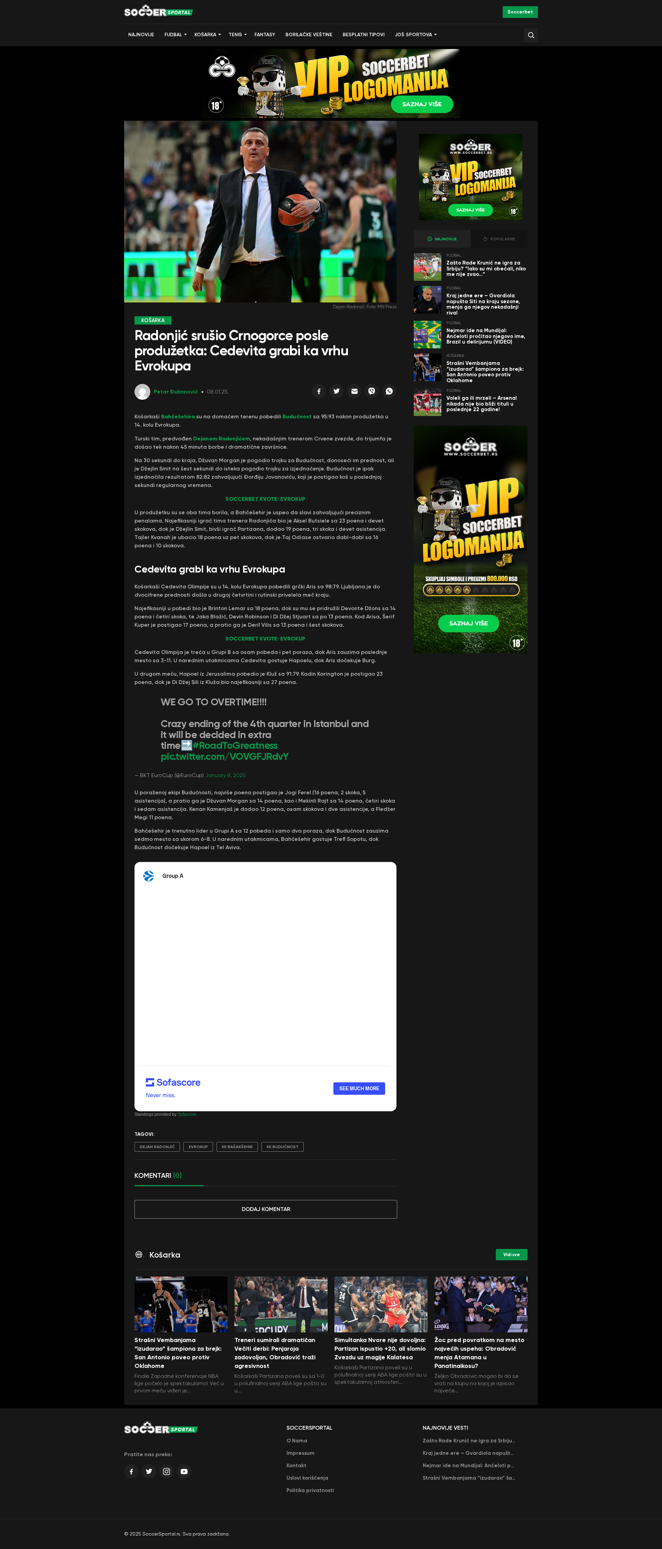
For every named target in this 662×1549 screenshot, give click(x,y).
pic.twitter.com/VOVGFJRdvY (225, 757)
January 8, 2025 (225, 775)
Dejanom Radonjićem (221, 438)
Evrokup (198, 1146)
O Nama (297, 1441)
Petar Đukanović (176, 391)
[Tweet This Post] (336, 393)
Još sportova (413, 35)
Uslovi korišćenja (307, 1478)
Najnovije (141, 35)
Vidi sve (511, 1254)
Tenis (235, 35)
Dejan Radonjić (157, 1146)
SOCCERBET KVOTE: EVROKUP (265, 498)
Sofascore (187, 1114)
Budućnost (297, 416)
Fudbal (173, 35)
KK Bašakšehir (237, 1146)
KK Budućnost (283, 1146)
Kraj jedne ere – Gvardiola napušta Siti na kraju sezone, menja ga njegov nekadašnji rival (483, 304)
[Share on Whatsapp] (389, 393)
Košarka (205, 35)
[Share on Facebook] (319, 393)
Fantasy (264, 35)
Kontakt (297, 1465)
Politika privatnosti (310, 1490)
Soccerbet (520, 12)
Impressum (300, 1453)
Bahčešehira (178, 416)
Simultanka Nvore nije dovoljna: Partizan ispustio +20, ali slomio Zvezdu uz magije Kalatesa (380, 1348)
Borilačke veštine (308, 35)
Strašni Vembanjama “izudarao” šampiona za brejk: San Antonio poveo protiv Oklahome (485, 372)
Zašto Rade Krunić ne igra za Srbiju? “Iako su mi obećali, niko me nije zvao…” (486, 268)
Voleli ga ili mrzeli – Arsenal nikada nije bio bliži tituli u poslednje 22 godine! (482, 404)
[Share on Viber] (371, 393)
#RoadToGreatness (235, 745)
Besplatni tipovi (363, 35)
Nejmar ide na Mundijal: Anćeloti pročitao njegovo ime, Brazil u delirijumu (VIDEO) (486, 336)
